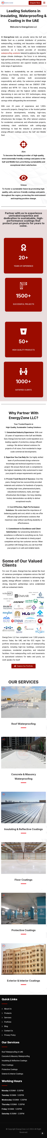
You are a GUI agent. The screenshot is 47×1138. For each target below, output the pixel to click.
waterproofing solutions (10, 53)
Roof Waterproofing (23, 723)
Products (8, 1013)
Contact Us (8, 1031)
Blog (6, 1026)
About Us (8, 1009)
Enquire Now (35, 3)
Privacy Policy (10, 1035)
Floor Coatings (23, 879)
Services (7, 1017)
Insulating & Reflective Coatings (23, 829)
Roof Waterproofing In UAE (12, 1052)
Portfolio (7, 1022)
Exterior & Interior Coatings (23, 980)
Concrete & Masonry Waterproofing (16, 1056)
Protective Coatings (24, 930)
